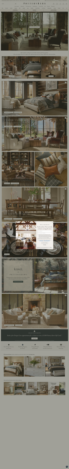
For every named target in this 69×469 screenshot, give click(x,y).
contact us (48, 237)
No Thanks (44, 244)
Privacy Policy (41, 240)
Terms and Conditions (47, 240)
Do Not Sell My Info (46, 247)
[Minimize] (52, 222)
